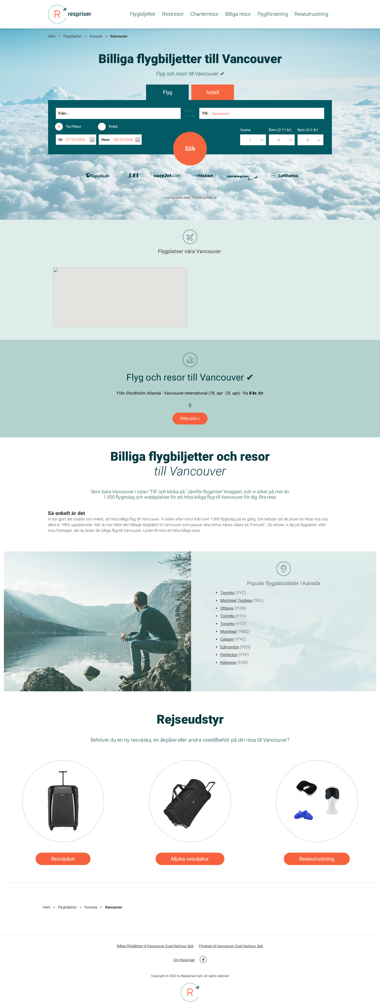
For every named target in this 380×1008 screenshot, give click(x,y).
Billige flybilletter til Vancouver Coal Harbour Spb (155, 946)
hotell (212, 92)
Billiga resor (238, 14)
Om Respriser (184, 960)
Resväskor (63, 859)
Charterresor (204, 14)
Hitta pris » (190, 418)
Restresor (173, 14)
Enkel (113, 126)
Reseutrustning (311, 14)
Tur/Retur (73, 126)
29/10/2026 (123, 140)
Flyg (167, 92)
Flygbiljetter (143, 14)
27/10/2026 (75, 140)
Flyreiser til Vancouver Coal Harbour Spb (231, 946)
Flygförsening (272, 14)
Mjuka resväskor (190, 859)
